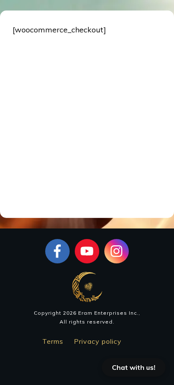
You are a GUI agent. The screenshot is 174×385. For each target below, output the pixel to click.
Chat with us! (133, 367)
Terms (52, 341)
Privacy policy (98, 341)
